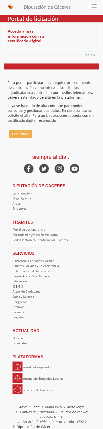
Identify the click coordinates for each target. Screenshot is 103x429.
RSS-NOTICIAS (53, 417)
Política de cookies (74, 412)
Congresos (20, 302)
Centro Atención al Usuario (31, 276)
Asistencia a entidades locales (33, 261)
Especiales (19, 343)
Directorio (19, 208)
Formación (19, 312)
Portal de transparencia (28, 229)
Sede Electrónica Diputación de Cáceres (40, 240)
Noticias (18, 338)
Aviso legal (75, 407)
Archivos (18, 307)
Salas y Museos (23, 297)
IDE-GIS (17, 286)
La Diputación (22, 193)
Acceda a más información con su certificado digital (26, 36)
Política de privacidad (37, 412)
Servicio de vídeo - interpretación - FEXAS (54, 421)
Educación (19, 281)
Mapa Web (53, 407)
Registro (18, 317)
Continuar (20, 133)
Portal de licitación (33, 18)
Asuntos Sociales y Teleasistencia (35, 266)
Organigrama (21, 198)
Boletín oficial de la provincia (32, 271)
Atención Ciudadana (26, 291)
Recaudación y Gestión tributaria (35, 235)
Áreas (16, 203)
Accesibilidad (29, 407)
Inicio (89, 55)
